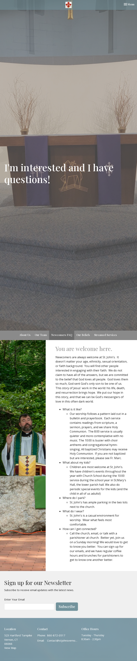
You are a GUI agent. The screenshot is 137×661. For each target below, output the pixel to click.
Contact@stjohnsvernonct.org (62, 640)
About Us (25, 335)
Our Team (41, 335)
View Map (10, 648)
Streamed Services (105, 335)
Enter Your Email (14, 599)
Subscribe (67, 606)
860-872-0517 (56, 635)
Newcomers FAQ (61, 335)
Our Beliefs (83, 335)
